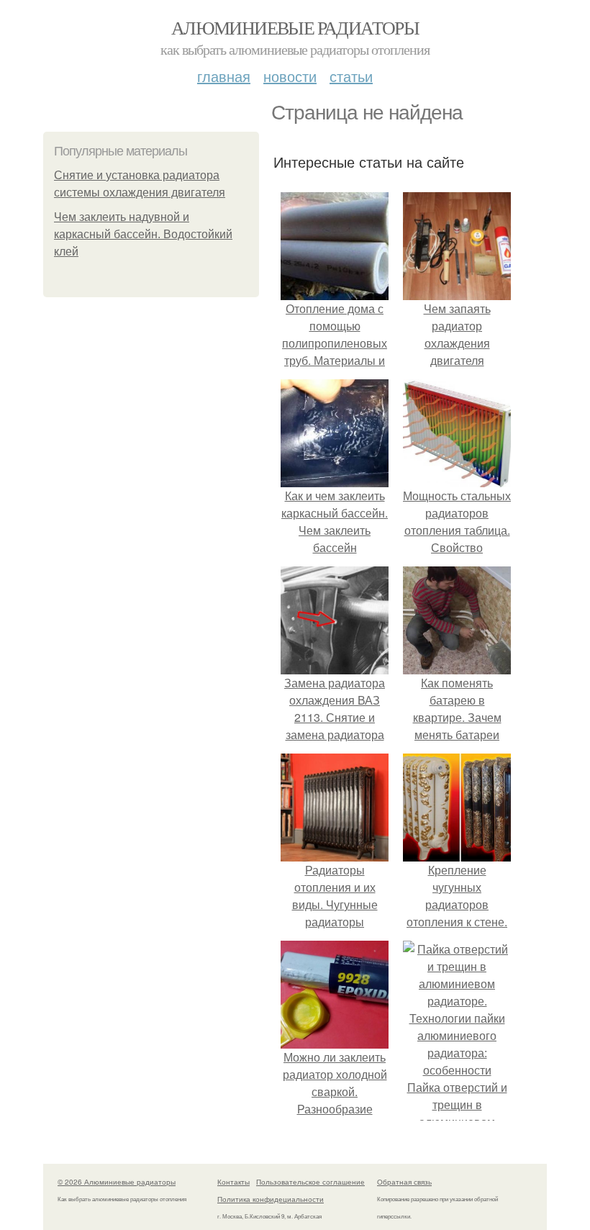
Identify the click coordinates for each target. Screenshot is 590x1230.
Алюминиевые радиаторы (295, 27)
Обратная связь (404, 1182)
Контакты (233, 1182)
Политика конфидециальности (270, 1199)
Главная (223, 75)
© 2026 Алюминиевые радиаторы (117, 1182)
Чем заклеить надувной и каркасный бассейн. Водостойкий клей (143, 234)
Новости (290, 75)
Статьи (351, 75)
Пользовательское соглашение (310, 1182)
